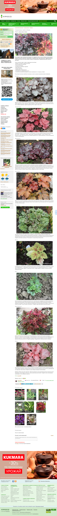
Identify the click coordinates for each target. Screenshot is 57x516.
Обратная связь (15, 509)
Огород (12, 487)
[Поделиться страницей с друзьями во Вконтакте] (21, 383)
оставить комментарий (50, 380)
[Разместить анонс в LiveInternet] (27, 383)
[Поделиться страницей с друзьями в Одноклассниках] (20, 383)
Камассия (2, 191)
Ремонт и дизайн (50, 488)
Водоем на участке (39, 489)
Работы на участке (50, 495)
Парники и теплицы (14, 501)
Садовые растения (14, 491)
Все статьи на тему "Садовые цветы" (23, 426)
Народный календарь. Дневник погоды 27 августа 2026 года (6, 153)
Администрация (4, 121)
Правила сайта (4, 122)
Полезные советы (4, 502)
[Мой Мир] (4, 128)
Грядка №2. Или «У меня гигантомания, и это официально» (6, 142)
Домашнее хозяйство (51, 494)
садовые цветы (26, 27)
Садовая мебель (39, 498)
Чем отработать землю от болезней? (7, 139)
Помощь (2, 123)
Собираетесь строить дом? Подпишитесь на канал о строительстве (6, 61)
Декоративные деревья (27, 486)
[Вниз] (56, 214)
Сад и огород (3, 24)
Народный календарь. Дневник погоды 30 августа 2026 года (6, 133)
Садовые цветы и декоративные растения (12, 24)
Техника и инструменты (44, 24)
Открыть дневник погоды (4, 181)
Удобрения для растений (15, 497)
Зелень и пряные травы (15, 490)
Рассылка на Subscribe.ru (45, 481)
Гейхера (31, 27)
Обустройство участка (40, 485)
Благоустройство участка (24, 24)
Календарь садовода (4, 497)
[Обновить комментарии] (56, 212)
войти (18, 443)
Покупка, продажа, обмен (5, 501)
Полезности (3, 494)
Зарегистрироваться (20, 442)
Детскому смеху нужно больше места (7, 68)
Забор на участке (39, 493)
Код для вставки (38, 383)
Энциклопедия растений (5, 496)
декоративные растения (19, 27)
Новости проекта (4, 118)
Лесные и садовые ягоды (15, 488)
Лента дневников (4, 486)
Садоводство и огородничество (14, 486)
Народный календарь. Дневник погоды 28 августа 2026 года (6, 150)
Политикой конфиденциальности (5, 46)
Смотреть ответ (3, 205)
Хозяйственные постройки (51, 490)
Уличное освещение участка (41, 494)
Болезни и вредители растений (16, 500)
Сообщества (3, 108)
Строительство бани (50, 491)
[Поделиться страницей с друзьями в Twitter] (24, 383)
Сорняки (12, 495)
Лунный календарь (4, 498)
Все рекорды (3, 168)
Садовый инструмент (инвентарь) (28, 501)
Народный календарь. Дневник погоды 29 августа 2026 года (6, 136)
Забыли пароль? (3, 36)
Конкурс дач (3, 114)
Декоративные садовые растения (29, 485)
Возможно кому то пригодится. (5, 144)
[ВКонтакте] (3, 128)
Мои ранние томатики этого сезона (6, 148)
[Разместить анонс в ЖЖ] (31, 383)
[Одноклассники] (1, 128)
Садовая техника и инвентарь (29, 498)
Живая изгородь (39, 491)
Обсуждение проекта (5, 116)
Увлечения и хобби (50, 500)
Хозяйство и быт (53, 24)
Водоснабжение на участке (41, 500)
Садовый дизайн (39, 495)
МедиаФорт (7, 511)
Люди (2, 112)
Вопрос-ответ (4, 111)
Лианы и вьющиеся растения (28, 491)
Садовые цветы (25, 489)
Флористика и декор (26, 495)
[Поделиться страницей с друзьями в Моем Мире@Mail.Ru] (22, 383)
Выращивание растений (15, 492)
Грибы (12, 496)
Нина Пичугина (22, 512)
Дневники (3, 107)
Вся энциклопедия (4, 198)
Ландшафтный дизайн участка (41, 486)
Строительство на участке (35, 24)
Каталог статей (4, 109)
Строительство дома (50, 487)
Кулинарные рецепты (51, 501)
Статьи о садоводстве (5, 489)
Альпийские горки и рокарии (41, 490)
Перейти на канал (6, 99)
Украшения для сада (39, 499)
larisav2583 (19, 375)
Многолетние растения (27, 490)
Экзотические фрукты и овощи (28, 493)
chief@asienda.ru (27, 512)
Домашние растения (26, 494)
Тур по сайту (3, 119)
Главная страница (5, 105)
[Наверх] (56, 210)
